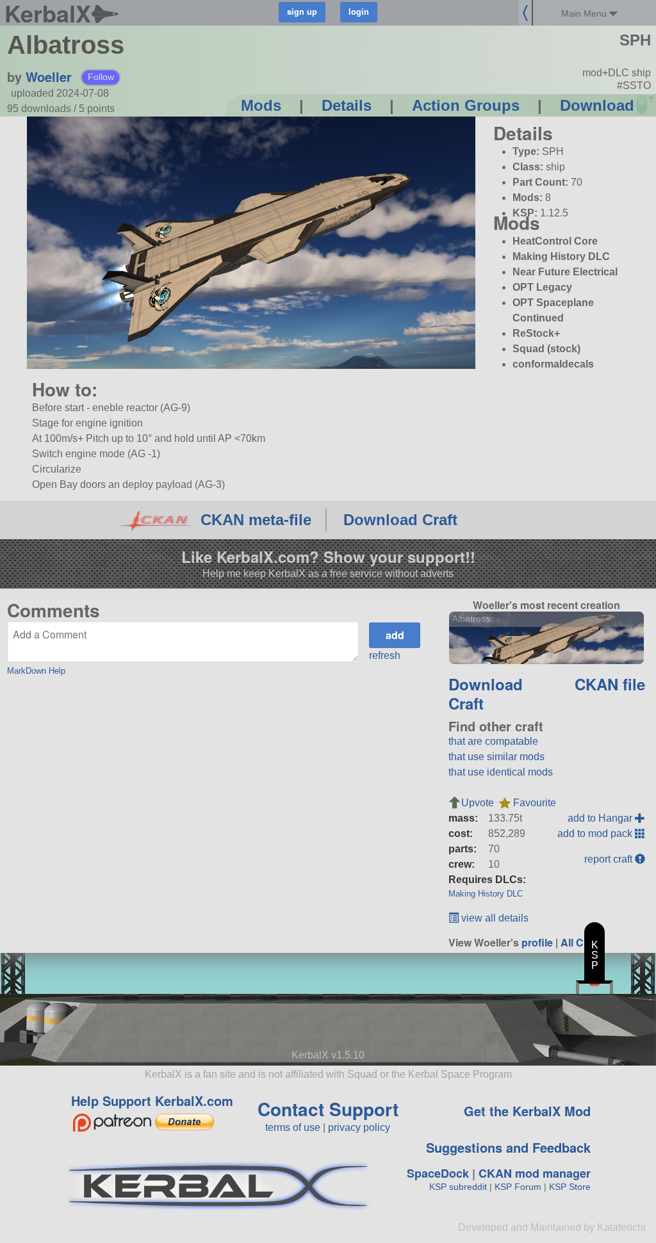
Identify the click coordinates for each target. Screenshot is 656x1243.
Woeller (49, 76)
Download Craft (400, 519)
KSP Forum (518, 1187)
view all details (494, 918)
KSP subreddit (458, 1187)
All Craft (580, 942)
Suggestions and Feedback (508, 1147)
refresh (384, 655)
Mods (261, 105)
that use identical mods (500, 772)
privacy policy (359, 1127)
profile (537, 942)
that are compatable (493, 741)
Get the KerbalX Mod (527, 1110)
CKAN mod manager (535, 1173)
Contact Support (328, 1109)
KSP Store (570, 1187)
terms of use (292, 1127)
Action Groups (466, 105)
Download (597, 105)
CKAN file (610, 684)
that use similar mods (496, 756)
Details (347, 105)
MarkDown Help (36, 671)
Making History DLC (485, 893)
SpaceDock (438, 1173)
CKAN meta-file (256, 519)
